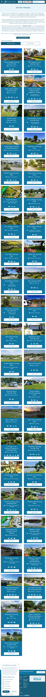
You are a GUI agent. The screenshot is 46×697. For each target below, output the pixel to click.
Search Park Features (6, 40)
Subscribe (40, 672)
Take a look (11, 71)
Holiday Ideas (19, 684)
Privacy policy (25, 686)
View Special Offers (23, 37)
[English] (24, 2)
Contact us (25, 677)
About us (19, 679)
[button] (10, 677)
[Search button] (44, 2)
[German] (28, 2)
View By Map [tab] (30, 43)
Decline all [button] (14, 691)
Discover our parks (19, 677)
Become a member (25, 680)
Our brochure (19, 687)
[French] (26, 2)
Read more (4, 675)
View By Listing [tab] (11, 43)
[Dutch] (30, 2)
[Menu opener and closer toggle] (2, 2)
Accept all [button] (6, 691)
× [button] (17, 664)
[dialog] (10, 679)
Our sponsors (25, 683)
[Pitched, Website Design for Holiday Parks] (26, 695)
